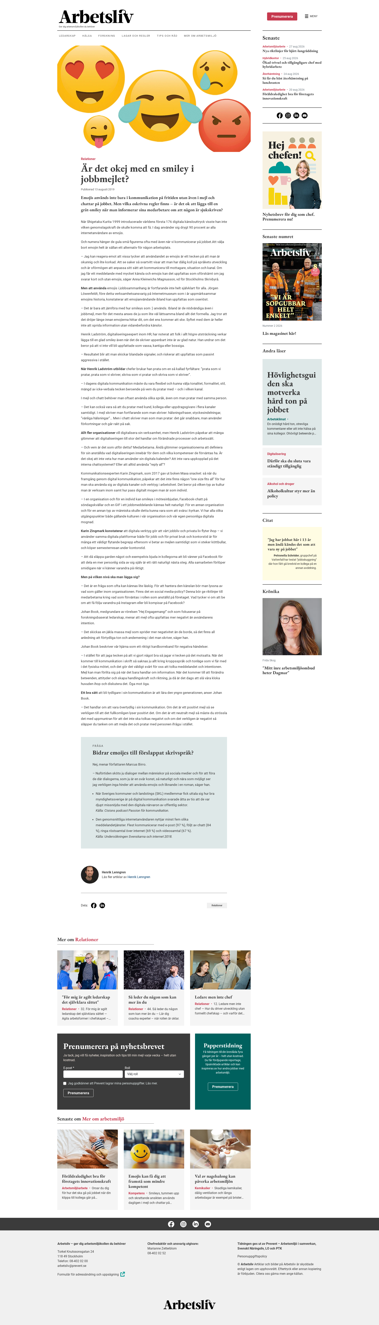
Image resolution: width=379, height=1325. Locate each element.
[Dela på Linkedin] (102, 905)
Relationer (88, 159)
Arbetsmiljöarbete (274, 46)
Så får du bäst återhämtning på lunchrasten (285, 80)
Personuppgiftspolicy (252, 1256)
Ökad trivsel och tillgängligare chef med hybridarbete (292, 64)
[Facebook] (280, 115)
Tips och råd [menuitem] (167, 35)
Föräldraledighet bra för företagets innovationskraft (288, 96)
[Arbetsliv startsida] (189, 1304)
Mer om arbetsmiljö (103, 1118)
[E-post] (305, 115)
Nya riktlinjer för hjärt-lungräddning (290, 51)
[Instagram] (288, 115)
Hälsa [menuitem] (87, 35)
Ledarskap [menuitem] (67, 35)
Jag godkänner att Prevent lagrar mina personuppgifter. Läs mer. (113, 1083)
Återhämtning (271, 73)
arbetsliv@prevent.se (71, 1266)
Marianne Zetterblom (162, 1248)
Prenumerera (282, 16)
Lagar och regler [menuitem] (136, 35)
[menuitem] (155, 16)
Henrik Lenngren (139, 877)
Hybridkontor (271, 58)
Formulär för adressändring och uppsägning (88, 1274)
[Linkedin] (296, 115)
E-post (68, 1068)
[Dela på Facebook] (94, 905)
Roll (127, 1068)
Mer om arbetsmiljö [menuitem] (200, 35)
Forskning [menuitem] (106, 35)
